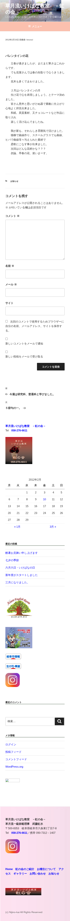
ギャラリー (20, 873)
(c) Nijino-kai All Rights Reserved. (24, 912)
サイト (9, 302)
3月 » (53, 526)
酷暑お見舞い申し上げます (21, 552)
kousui (30, 40)
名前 (9, 265)
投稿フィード (13, 751)
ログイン (10, 744)
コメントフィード (16, 759)
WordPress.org (14, 766)
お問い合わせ (38, 873)
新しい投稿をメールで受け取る (24, 356)
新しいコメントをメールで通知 (24, 343)
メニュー (37, 26)
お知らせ (14, 181)
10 (44, 499)
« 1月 (17, 526)
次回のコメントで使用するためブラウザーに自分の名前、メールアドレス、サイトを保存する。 (34, 326)
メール (11, 284)
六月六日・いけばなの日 (20, 567)
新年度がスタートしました (21, 575)
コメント (12, 215)
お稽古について (46, 869)
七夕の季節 (12, 560)
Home (9, 869)
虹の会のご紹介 (24, 869)
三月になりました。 (17, 582)
